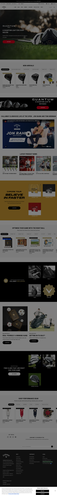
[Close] (55, 491)
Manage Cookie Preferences (42, 488)
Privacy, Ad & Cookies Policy (14, 493)
